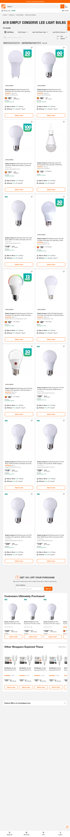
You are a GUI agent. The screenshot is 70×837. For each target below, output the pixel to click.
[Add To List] (31, 47)
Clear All (44, 43)
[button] (62, 37)
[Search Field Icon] (62, 6)
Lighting (11, 15)
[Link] (19, 82)
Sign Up (48, 589)
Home (5, 15)
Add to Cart (19, 115)
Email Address (20, 585)
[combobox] (33, 6)
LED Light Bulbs (30, 15)
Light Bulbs (19, 15)
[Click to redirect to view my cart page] (66, 6)
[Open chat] (68, 26)
